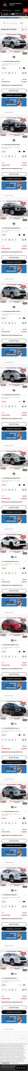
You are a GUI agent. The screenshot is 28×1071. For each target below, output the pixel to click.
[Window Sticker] (25, 73)
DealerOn (11, 1064)
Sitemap (15, 1064)
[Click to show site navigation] (25, 10)
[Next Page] (17, 1038)
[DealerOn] (6, 1062)
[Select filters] (23, 29)
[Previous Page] (14, 1038)
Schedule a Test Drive (14, 95)
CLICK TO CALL (14, 91)
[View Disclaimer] (15, 73)
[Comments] (23, 73)
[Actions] (25, 61)
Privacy (19, 1064)
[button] (6, 10)
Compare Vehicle (8, 112)
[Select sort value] (25, 29)
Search (21, 23)
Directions (17, 10)
